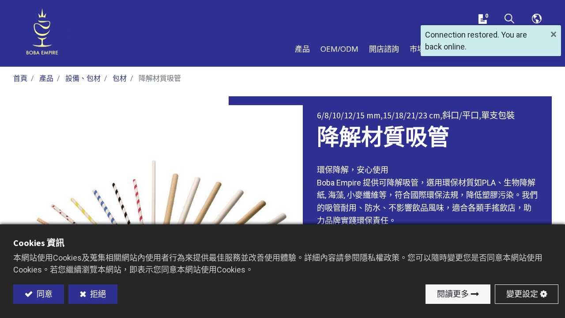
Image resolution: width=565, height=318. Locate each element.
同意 (44, 294)
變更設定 (522, 294)
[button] (509, 19)
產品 (46, 78)
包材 (120, 78)
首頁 (20, 78)
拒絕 (97, 294)
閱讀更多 (453, 294)
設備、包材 (83, 78)
